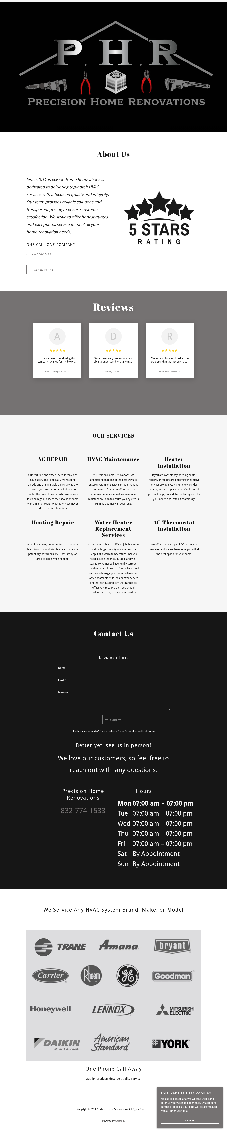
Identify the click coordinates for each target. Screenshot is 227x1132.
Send (113, 719)
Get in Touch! (44, 270)
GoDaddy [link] (120, 1121)
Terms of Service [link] (141, 731)
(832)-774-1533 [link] (38, 254)
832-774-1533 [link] (83, 810)
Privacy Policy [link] (124, 731)
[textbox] (113, 668)
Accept (190, 1120)
